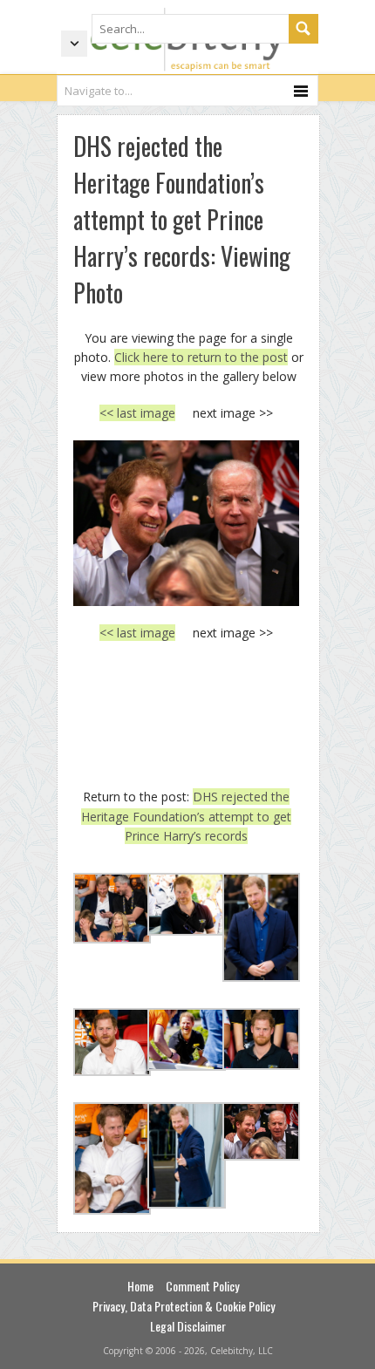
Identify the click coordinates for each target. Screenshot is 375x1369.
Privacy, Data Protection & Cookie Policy (183, 1306)
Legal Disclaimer (188, 1326)
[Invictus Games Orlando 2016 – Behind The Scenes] (186, 523)
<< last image (137, 413)
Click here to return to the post (201, 357)
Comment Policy (202, 1286)
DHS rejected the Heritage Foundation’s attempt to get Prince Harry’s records (186, 816)
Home (140, 1286)
